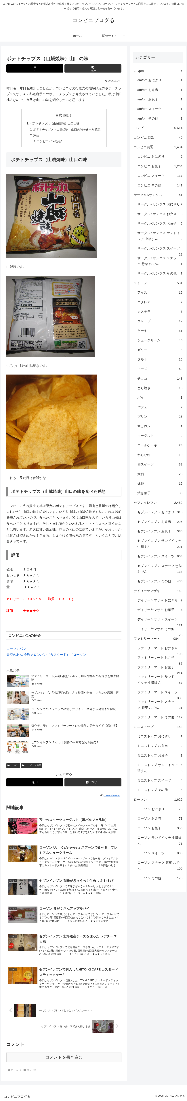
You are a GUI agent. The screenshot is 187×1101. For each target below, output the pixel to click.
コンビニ (14, 765)
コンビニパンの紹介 (50, 141)
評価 (36, 135)
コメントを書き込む (64, 1057)
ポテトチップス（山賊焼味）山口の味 (54, 123)
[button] (92, 68)
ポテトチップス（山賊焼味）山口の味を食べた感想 (66, 129)
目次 (59, 115)
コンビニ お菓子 (33, 765)
